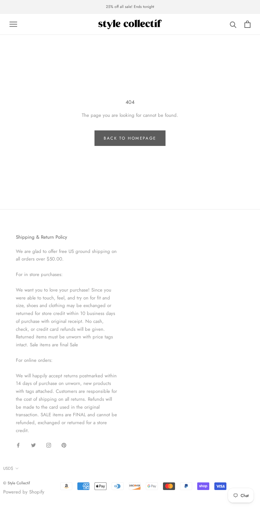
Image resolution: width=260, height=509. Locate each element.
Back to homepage (130, 138)
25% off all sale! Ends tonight (130, 6)
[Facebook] (18, 445)
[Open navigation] (13, 24)
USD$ (8, 468)
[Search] (233, 24)
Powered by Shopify (23, 491)
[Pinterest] (64, 445)
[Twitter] (33, 445)
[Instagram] (48, 445)
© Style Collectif (16, 483)
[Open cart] (247, 24)
